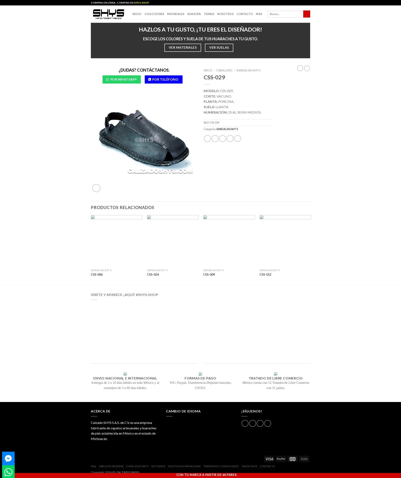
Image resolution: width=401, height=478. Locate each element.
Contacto (245, 14)
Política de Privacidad (184, 466)
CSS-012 (265, 274)
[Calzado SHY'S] (108, 14)
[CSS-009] (229, 241)
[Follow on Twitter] (260, 423)
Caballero (224, 70)
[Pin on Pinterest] (230, 138)
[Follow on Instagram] (252, 423)
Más (259, 14)
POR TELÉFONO (165, 79)
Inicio (137, 14)
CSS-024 (153, 274)
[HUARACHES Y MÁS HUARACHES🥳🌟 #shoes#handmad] (113, 317)
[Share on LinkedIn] (237, 138)
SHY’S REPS (158, 466)
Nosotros (225, 14)
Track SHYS (249, 466)
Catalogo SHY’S (137, 466)
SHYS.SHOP (141, 2)
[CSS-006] (116, 241)
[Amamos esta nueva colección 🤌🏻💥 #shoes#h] (244, 317)
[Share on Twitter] (215, 138)
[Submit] (306, 14)
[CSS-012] (285, 241)
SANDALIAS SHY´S (248, 70)
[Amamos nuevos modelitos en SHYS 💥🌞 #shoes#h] (287, 317)
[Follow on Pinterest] (267, 423)
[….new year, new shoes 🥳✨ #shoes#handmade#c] (200, 342)
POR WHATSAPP (123, 79)
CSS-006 (97, 274)
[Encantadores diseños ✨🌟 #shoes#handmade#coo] (200, 317)
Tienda (209, 14)
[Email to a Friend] (222, 138)
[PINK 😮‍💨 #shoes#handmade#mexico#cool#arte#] (287, 342)
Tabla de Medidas (111, 466)
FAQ (93, 466)
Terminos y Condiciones (221, 466)
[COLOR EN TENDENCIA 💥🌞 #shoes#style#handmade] (113, 342)
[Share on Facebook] (207, 138)
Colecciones (154, 14)
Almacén (194, 14)
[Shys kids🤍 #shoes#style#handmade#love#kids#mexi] (244, 342)
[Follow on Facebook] (245, 423)
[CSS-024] (173, 241)
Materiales (175, 14)
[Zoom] (96, 188)
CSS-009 (209, 274)
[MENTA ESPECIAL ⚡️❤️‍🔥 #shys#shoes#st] (157, 342)
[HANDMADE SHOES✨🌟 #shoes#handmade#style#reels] (157, 317)
